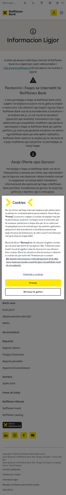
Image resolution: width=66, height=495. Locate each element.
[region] (33, 247)
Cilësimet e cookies (33, 274)
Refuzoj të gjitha (33, 291)
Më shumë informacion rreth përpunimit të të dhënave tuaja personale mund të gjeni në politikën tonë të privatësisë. (33, 262)
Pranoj (33, 282)
